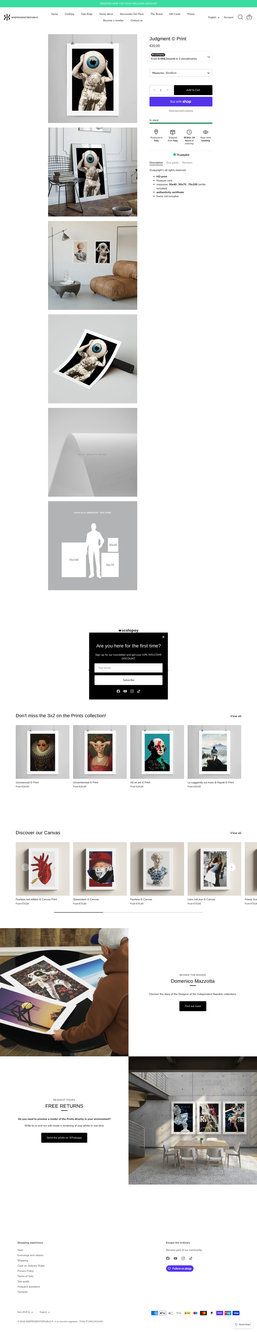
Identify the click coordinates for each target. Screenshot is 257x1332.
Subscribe (128, 680)
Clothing (69, 14)
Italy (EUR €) (23, 1312)
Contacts (22, 1292)
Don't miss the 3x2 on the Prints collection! (61, 715)
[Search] (240, 17)
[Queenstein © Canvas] (100, 869)
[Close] (163, 637)
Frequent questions (28, 1286)
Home (54, 14)
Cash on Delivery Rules (31, 1265)
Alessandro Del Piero (132, 14)
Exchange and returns (30, 1255)
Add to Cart (193, 90)
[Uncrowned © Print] (42, 752)
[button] (25, 867)
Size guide (172, 162)
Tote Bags (86, 14)
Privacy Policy (25, 1271)
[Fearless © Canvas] (157, 869)
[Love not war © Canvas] (214, 869)
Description (156, 162)
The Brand (156, 14)
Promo (191, 14)
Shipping (22, 1260)
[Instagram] (132, 691)
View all (235, 716)
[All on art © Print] (157, 752)
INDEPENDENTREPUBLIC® (40, 1321)
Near (20, 1250)
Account (228, 17)
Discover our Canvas (38, 832)
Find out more (193, 1006)
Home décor (106, 14)
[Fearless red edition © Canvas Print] (43, 869)
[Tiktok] (139, 691)
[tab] (157, 163)
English (212, 17)
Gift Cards (174, 14)
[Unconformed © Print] (100, 752)
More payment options (181, 110)
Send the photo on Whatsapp (64, 1137)
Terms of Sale (25, 1276)
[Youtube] (125, 691)
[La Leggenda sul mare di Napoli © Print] (214, 752)
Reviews (187, 162)
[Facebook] (118, 691)
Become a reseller (113, 20)
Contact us (137, 20)
